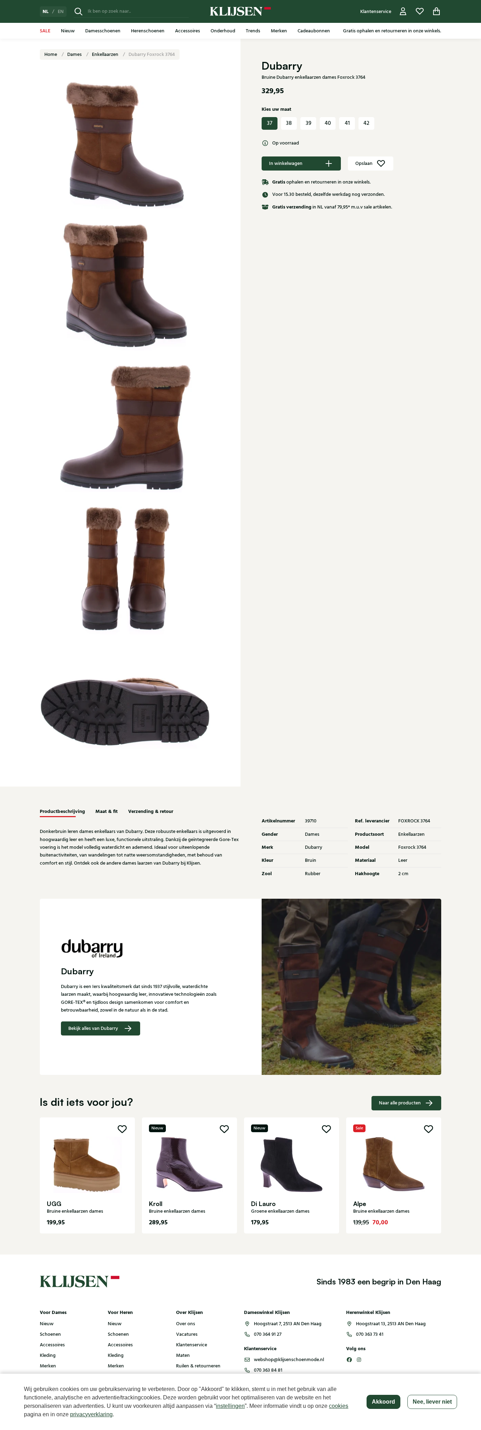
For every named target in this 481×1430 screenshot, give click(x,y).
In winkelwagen (285, 163)
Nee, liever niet (432, 1402)
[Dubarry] (140, 949)
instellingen (230, 1406)
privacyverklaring (91, 1414)
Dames (75, 54)
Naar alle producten (400, 1103)
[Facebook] (349, 1359)
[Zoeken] (78, 11)
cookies (338, 1406)
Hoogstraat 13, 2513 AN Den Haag (391, 1323)
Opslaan (364, 163)
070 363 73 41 (369, 1334)
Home (51, 54)
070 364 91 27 (267, 1334)
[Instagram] (359, 1359)
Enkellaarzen (105, 54)
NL (46, 11)
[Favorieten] (420, 11)
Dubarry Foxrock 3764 (152, 54)
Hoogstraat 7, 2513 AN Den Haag (287, 1323)
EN (61, 11)
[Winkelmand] (437, 11)
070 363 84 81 (268, 1370)
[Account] (403, 11)
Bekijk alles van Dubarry (93, 1028)
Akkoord (383, 1402)
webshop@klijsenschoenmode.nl (289, 1359)
